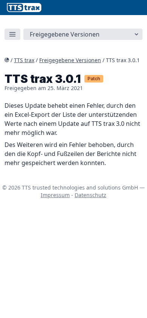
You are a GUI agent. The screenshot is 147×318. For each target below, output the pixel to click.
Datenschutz (90, 195)
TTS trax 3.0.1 (123, 60)
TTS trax (24, 60)
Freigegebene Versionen (70, 60)
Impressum (55, 195)
